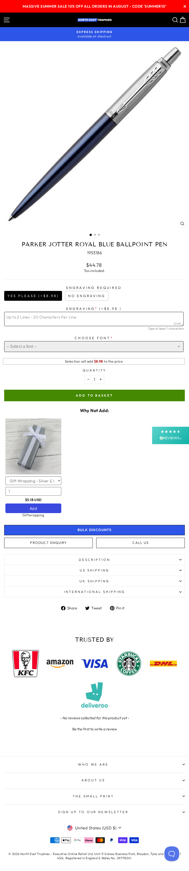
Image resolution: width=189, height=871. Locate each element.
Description (94, 560)
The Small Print (93, 796)
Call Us (140, 542)
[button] (94, 728)
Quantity (95, 370)
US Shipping (94, 570)
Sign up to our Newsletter (93, 812)
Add (33, 508)
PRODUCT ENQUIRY (48, 542)
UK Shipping (94, 581)
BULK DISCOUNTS (95, 530)
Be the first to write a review (94, 729)
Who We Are (93, 764)
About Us (93, 780)
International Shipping (94, 592)
